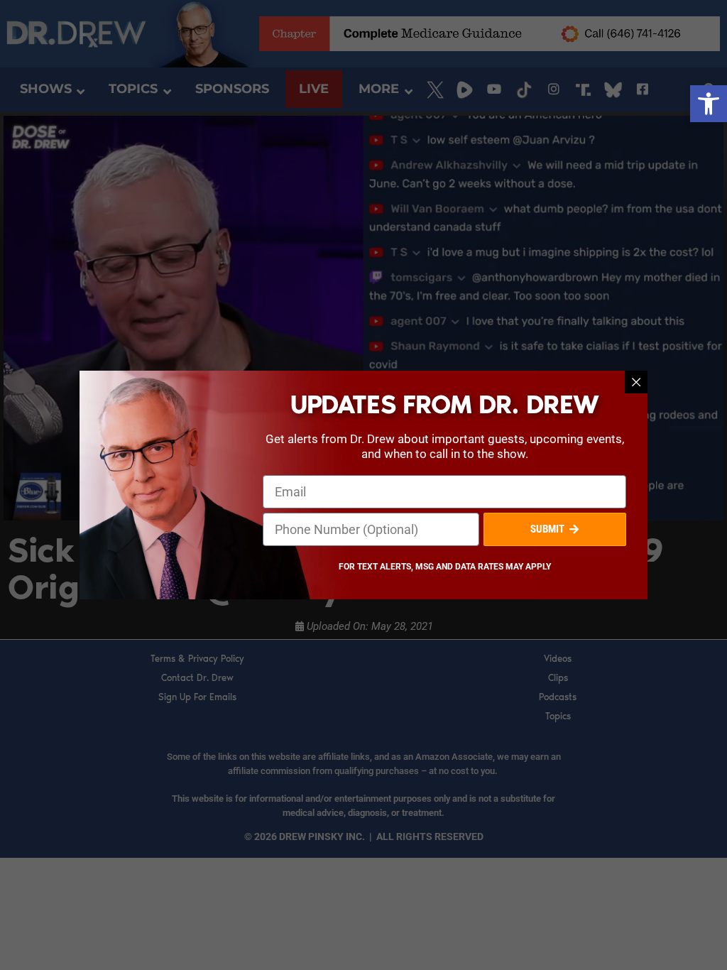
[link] (708, 103)
